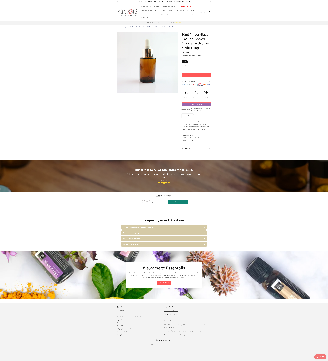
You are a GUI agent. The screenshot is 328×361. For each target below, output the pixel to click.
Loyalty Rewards (121, 320)
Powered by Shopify (157, 357)
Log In (205, 12)
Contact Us (120, 323)
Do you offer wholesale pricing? (132, 244)
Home (118, 27)
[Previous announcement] (117, 1)
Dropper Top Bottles (128, 27)
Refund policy (166, 357)
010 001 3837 (171, 314)
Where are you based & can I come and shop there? (138, 227)
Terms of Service (121, 326)
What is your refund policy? (131, 238)
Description (187, 116)
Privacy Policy (120, 335)
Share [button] (185, 154)
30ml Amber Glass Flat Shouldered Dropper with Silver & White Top (155, 27)
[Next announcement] (210, 1)
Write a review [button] (177, 202)
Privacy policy (174, 357)
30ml (184, 61)
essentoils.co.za (149, 357)
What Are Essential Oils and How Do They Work (130, 317)
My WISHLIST (120, 311)
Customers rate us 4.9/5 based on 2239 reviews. (200, 109)
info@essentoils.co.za (171, 311)
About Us (119, 314)
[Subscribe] (177, 345)
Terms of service (182, 357)
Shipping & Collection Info (124, 329)
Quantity (184, 65)
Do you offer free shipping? (131, 233)
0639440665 (179, 314)
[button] (151, 7)
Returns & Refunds (122, 332)
